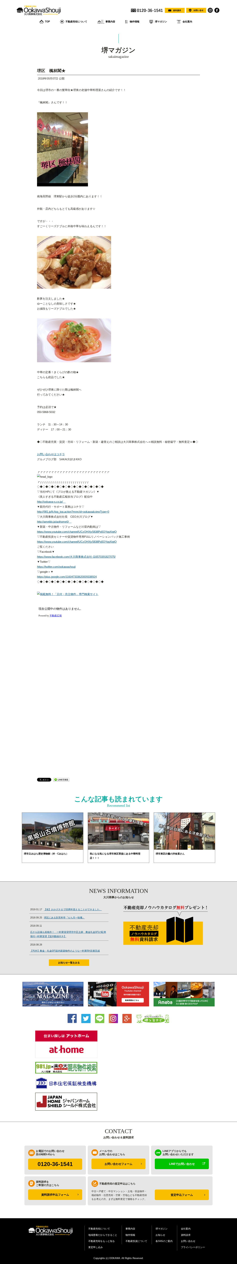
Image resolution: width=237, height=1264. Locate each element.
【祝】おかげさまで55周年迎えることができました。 (73, 909)
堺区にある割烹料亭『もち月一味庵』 (64, 917)
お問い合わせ (188, 1241)
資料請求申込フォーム (55, 1194)
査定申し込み (95, 1247)
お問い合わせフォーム (118, 1163)
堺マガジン (161, 21)
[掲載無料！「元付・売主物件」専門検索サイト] (67, 594)
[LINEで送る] (61, 779)
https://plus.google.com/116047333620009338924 (67, 576)
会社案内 (187, 21)
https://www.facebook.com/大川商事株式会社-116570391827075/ (76, 556)
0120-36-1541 (55, 1164)
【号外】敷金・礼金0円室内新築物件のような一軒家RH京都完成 (65, 950)
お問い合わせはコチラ (51, 454)
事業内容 (110, 21)
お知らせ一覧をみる (69, 962)
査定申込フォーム (182, 1194)
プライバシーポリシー (193, 1247)
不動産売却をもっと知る (101, 1241)
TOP (47, 21)
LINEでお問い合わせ (182, 1163)
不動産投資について (136, 1241)
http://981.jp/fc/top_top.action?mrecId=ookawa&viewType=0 (73, 511)
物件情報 (134, 21)
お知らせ (160, 1235)
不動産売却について (76, 21)
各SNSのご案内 (164, 1241)
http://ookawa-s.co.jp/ (51, 501)
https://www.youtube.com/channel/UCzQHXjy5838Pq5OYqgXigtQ (77, 531)
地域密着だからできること (102, 1235)
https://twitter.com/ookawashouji (56, 566)
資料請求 (186, 1235)
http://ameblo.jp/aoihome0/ (54, 521)
